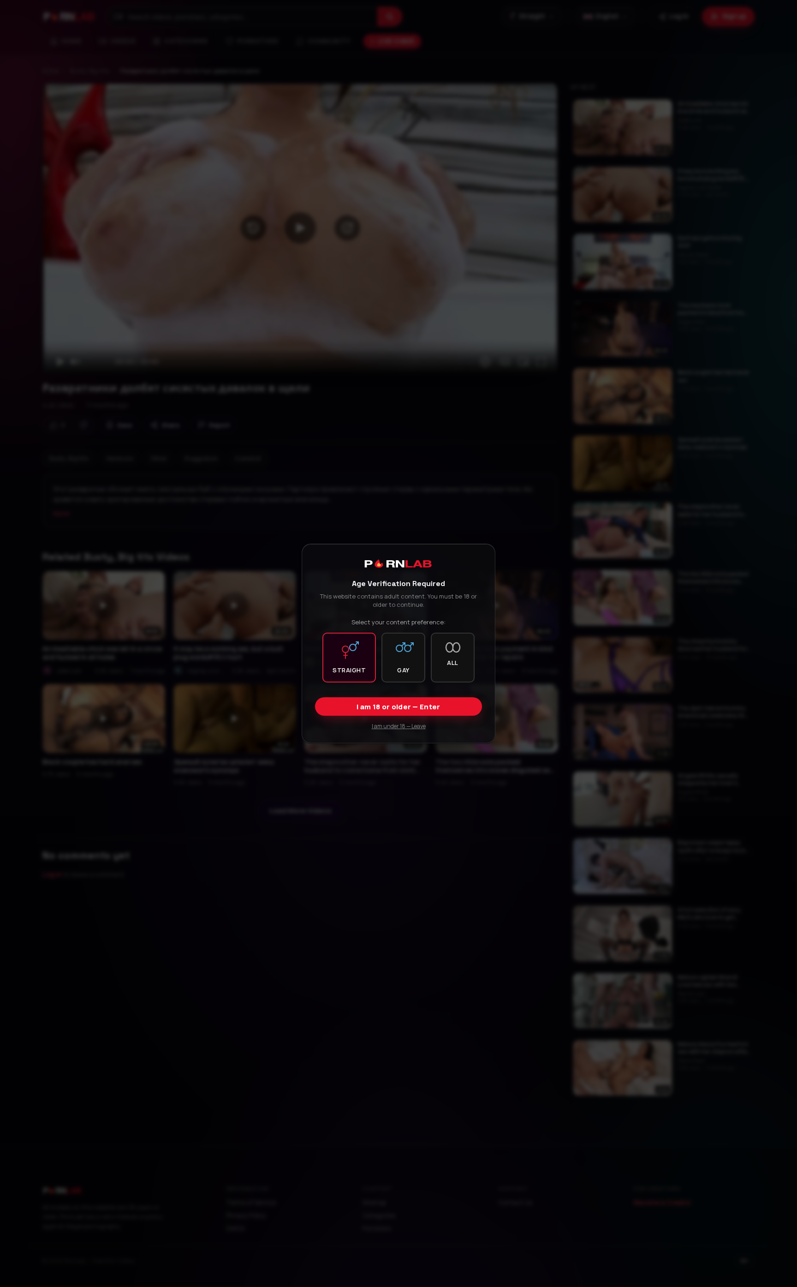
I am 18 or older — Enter (398, 707)
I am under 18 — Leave (399, 726)
